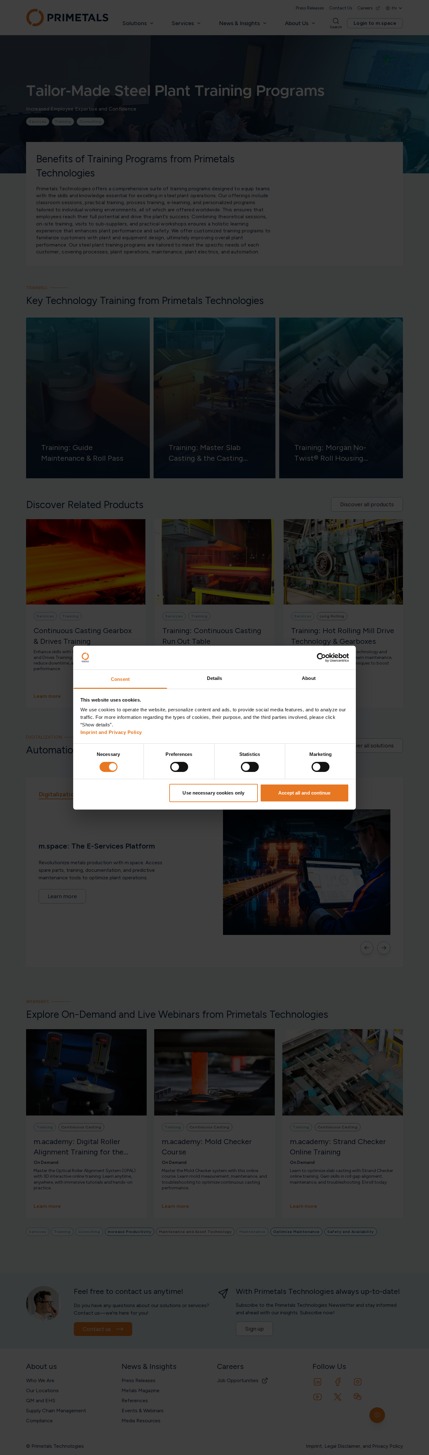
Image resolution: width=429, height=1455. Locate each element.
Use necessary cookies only (213, 792)
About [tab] (309, 678)
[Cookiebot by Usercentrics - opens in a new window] (321, 657)
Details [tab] (214, 678)
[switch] (179, 767)
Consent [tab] (120, 679)
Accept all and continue (304, 792)
